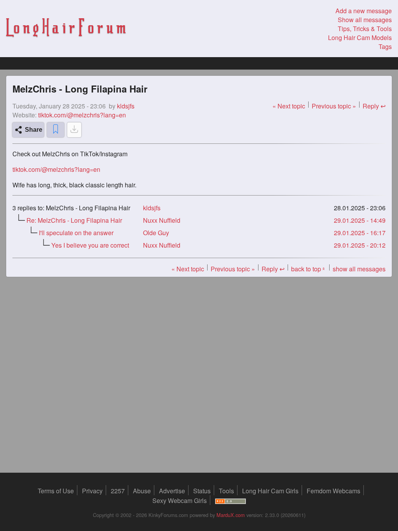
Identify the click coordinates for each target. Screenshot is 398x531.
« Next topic (288, 105)
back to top (308, 268)
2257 (118, 490)
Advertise (172, 490)
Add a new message (363, 10)
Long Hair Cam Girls (270, 490)
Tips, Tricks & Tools (365, 28)
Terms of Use (56, 490)
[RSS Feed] (230, 500)
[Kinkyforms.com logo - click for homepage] (66, 28)
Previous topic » (334, 105)
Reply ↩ (374, 105)
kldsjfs (152, 207)
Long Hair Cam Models (360, 37)
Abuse (142, 490)
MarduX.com (230, 515)
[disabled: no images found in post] (74, 129)
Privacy (92, 490)
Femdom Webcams (333, 490)
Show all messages (365, 19)
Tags (385, 46)
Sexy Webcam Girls (179, 500)
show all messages (359, 268)
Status (202, 490)
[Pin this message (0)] (55, 129)
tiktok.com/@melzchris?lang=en (82, 114)
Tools (226, 490)
